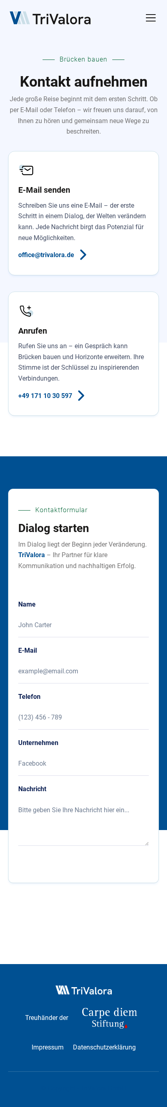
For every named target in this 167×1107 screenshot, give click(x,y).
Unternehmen (38, 743)
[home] (50, 17)
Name (27, 604)
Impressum (48, 1047)
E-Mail (27, 650)
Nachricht (32, 789)
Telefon (29, 696)
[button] (149, 18)
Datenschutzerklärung (104, 1047)
